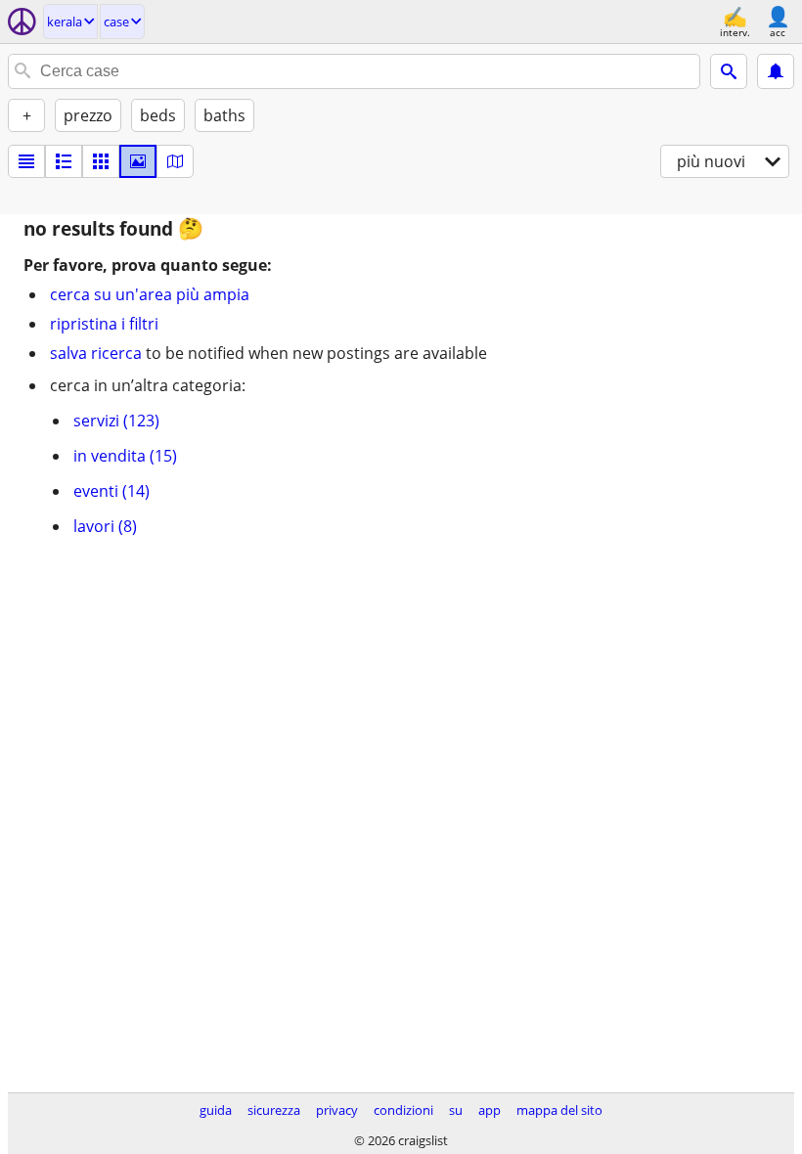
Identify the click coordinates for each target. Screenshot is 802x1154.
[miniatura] (63, 161)
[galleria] (137, 161)
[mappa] (175, 161)
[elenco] (26, 161)
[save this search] (775, 71)
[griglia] (100, 161)
